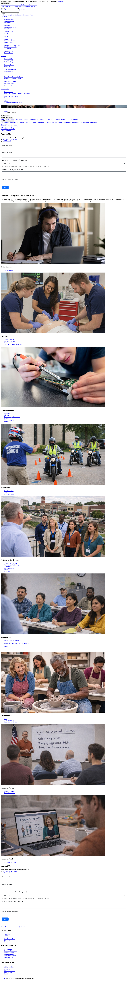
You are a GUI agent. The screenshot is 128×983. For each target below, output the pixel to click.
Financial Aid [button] (4, 36)
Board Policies (8, 969)
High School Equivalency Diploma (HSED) (16, 643)
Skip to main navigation (18, 5)
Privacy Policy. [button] (61, 1)
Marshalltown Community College (13, 77)
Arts (5, 719)
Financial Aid (8, 39)
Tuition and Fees (8, 51)
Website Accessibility (10, 959)
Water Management (9, 420)
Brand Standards (8, 949)
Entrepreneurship (9, 568)
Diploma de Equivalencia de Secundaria (86, 122)
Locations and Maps (9, 939)
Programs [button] (3, 56)
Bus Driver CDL (8, 491)
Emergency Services (9, 341)
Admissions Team (9, 21)
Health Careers (8, 342)
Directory (8, 6)
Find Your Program (9, 62)
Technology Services (10, 955)
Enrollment (7, 25)
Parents (6, 98)
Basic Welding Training (19, 119)
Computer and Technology (11, 565)
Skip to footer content (31, 5)
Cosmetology (7, 566)
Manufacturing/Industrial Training (50, 119)
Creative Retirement (9, 720)
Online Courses (5, 124)
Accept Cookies (5, 3)
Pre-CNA (6, 646)
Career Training (8, 270)
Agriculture (7, 413)
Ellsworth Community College (12, 78)
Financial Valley (8, 42)
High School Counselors (11, 96)
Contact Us (7, 937)
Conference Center (9, 86)
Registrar (6, 942)
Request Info (7, 28)
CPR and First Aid (9, 339)
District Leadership (9, 971)
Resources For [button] (5, 89)
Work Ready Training (6, 117)
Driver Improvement (9, 793)
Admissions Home (9, 19)
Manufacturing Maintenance (12, 417)
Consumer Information (10, 951)
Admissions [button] (4, 16)
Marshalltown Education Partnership (14, 102)
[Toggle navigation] (2, 11)
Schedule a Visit (8, 31)
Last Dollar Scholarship (10, 47)
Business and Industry (29, 6)
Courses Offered (8, 60)
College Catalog (8, 59)
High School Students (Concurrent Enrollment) (17, 93)
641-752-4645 (7, 141)
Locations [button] (3, 74)
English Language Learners (21, 122)
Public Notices (8, 972)
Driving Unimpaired (9, 791)
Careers (6, 935)
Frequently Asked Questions (12, 45)
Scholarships (7, 48)
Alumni (6, 101)
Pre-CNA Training (54, 122)
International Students (10, 27)
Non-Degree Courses (10, 69)
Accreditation (8, 966)
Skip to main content (6, 5)
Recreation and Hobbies (10, 722)
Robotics (6, 418)
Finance (6, 569)
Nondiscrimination (9, 954)
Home (6, 111)
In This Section (5, 115)
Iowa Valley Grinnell (10, 81)
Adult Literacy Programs (7, 121)
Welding (6, 421)
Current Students (8, 92)
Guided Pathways (9, 65)
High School (7, 66)
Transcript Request (9, 957)
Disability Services (9, 952)
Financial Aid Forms (9, 40)
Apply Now (7, 22)
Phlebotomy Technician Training (69, 119)
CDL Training (29, 119)
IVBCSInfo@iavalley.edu (9, 139)
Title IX (6, 974)
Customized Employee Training (9, 125)
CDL (5, 492)
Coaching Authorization (10, 563)
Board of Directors (9, 967)
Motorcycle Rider (9, 494)
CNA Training (37, 119)
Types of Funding (9, 53)
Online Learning (8, 71)
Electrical (6, 415)
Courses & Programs (6, 127)
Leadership (7, 571)
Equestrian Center (9, 83)
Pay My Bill (7, 940)
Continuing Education (17, 6)
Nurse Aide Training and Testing (13, 344)
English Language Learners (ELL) (13, 640)
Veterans (6, 33)
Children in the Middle (10, 862)
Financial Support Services (8, 129)
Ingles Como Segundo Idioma (67, 122)
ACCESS (7, 934)
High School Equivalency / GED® (39, 122)
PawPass (3, 6)
